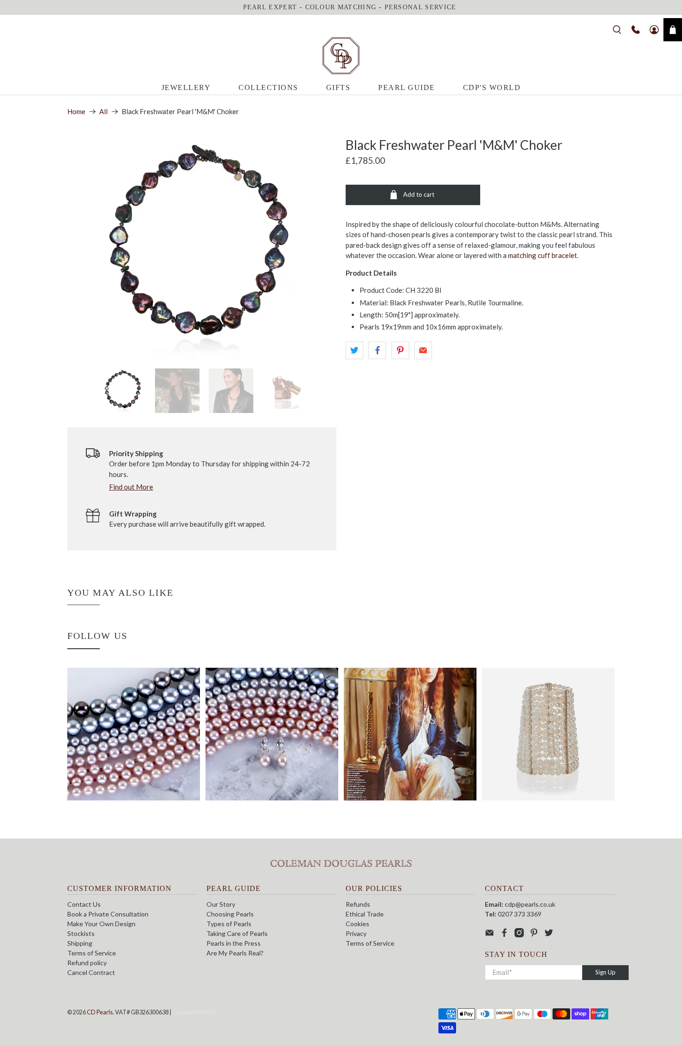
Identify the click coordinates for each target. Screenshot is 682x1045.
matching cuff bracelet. (543, 255)
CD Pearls (100, 1012)
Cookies (357, 924)
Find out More (131, 487)
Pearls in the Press (233, 943)
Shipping (79, 943)
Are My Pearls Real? (235, 953)
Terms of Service (91, 953)
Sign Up (605, 972)
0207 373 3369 (519, 914)
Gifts (338, 87)
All (103, 111)
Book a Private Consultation (107, 914)
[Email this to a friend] (423, 350)
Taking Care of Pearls (237, 933)
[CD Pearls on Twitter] (548, 935)
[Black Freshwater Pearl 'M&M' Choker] (201, 248)
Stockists (81, 933)
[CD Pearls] (341, 55)
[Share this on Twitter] (354, 350)
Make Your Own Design (101, 924)
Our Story (220, 904)
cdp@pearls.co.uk (530, 904)
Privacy (356, 933)
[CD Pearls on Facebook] (504, 935)
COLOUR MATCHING (341, 7)
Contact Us (84, 904)
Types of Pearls (228, 924)
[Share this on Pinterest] (400, 350)
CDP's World (492, 87)
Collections (268, 87)
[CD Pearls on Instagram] (519, 935)
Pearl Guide (406, 87)
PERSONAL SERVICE (421, 7)
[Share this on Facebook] (377, 350)
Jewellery (186, 87)
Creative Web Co (194, 1012)
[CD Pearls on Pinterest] (534, 935)
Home (76, 111)
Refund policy (87, 963)
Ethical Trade (365, 914)
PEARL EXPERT (270, 7)
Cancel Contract (91, 972)
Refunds (358, 904)
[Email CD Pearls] (489, 935)
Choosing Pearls (230, 914)
